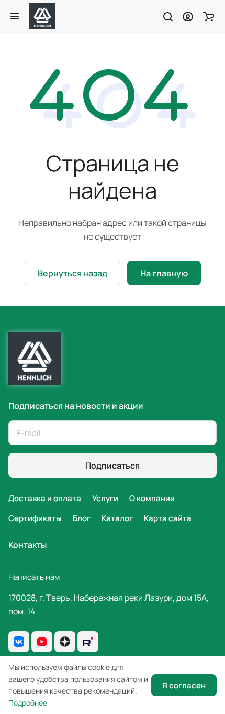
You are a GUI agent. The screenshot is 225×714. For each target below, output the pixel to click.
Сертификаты (35, 518)
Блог (82, 518)
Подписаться (112, 465)
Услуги (105, 498)
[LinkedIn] (87, 641)
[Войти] (188, 16)
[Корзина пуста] (208, 16)
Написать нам (34, 576)
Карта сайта (168, 518)
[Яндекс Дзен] (64, 641)
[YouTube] (41, 641)
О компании (152, 498)
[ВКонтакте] (18, 641)
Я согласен (184, 685)
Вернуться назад (72, 273)
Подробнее (27, 703)
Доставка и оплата (44, 498)
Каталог (117, 518)
